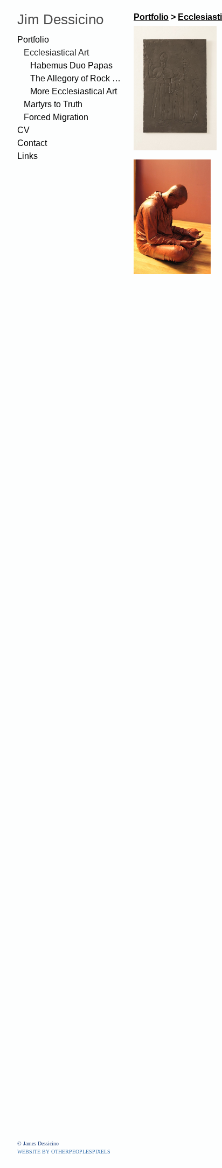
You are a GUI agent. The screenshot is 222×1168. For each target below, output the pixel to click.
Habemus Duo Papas (71, 65)
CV (23, 130)
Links (27, 156)
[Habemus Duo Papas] (175, 88)
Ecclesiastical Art (56, 52)
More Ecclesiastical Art (73, 91)
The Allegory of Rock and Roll (77, 78)
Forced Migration (56, 117)
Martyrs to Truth (53, 104)
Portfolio (33, 39)
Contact (32, 143)
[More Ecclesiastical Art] (172, 217)
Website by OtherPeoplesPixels (63, 1152)
